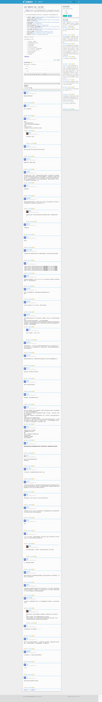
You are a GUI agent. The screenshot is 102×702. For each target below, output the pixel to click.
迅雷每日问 (40, 1)
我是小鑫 (64, 36)
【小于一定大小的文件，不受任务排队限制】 (35, 48)
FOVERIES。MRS (66, 65)
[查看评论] (100, 696)
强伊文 (41, 8)
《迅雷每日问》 (27, 10)
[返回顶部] (100, 700)
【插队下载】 (30, 54)
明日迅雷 (58, 59)
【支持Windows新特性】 (32, 51)
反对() (30, 102)
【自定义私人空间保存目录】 (32, 47)
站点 (27, 71)
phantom (64, 45)
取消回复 (31, 62)
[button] (25, 74)
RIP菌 (64, 96)
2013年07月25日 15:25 (27, 8)
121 (63, 58)
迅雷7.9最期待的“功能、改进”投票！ (34, 7)
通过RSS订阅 (78, 1)
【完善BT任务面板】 (31, 44)
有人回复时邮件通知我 (27, 87)
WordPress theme (71, 696)
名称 (27, 66)
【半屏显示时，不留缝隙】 (32, 41)
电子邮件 (26, 68)
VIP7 (64, 103)
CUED (78, 696)
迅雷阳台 (28, 2)
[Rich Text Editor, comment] (42, 79)
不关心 (67, 12)
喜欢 (66, 10)
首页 (36, 1)
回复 (33, 102)
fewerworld (65, 88)
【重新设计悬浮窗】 (31, 52)
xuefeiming (28, 158)
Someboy (64, 81)
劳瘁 (27, 442)
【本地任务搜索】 (31, 45)
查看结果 (27, 56)
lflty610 (64, 29)
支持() (26, 102)
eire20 (27, 105)
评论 (43, 8)
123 (25, 62)
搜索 (76, 2)
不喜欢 (67, 13)
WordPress (40, 696)
